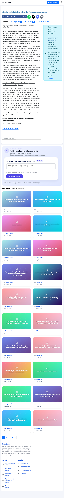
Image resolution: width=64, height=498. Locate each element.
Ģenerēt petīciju (15, 176)
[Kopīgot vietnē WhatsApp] (29, 17)
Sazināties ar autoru (9, 138)
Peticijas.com (6, 2)
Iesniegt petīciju (53, 2)
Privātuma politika (44, 22)
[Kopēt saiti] (42, 17)
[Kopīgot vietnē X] (33, 17)
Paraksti (30, 22)
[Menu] (61, 2)
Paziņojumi (16, 22)
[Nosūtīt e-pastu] (37, 17)
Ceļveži (4, 460)
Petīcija (5, 22)
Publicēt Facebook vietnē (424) (16, 17)
